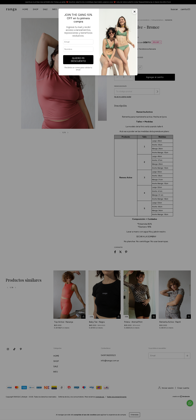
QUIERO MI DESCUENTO (78, 59)
